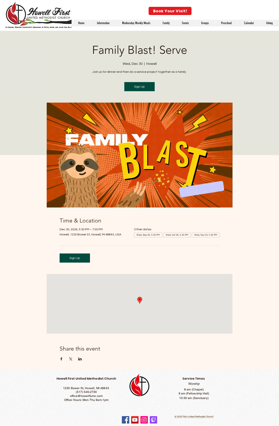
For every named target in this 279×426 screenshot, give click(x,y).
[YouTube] (135, 420)
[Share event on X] (71, 358)
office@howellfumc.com (86, 396)
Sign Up (139, 86)
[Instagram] (144, 420)
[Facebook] (125, 420)
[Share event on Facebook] (61, 358)
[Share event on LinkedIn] (80, 358)
